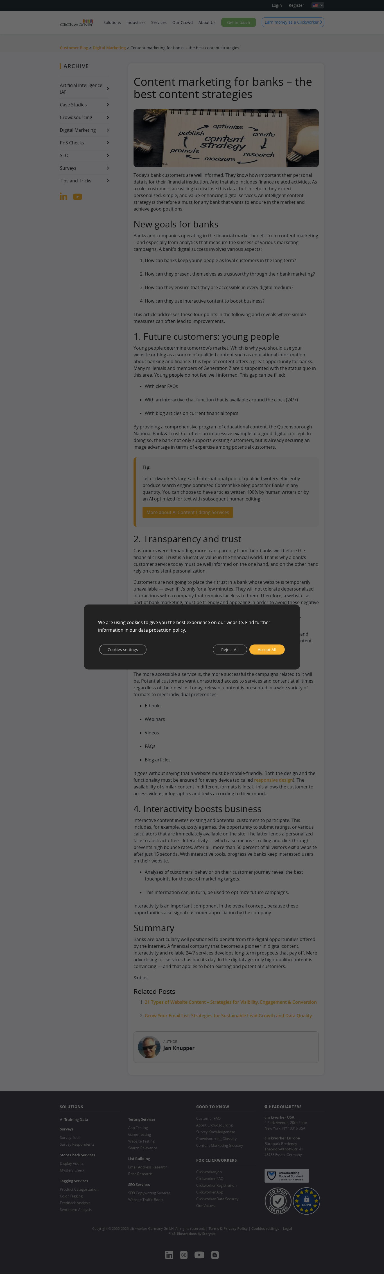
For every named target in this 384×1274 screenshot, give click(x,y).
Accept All (267, 649)
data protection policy (161, 630)
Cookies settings (123, 649)
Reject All (230, 649)
